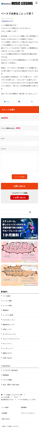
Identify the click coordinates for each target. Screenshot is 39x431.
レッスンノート (8, 348)
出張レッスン (7, 329)
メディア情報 (7, 380)
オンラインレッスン (9, 334)
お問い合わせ (7, 358)
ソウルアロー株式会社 (10, 370)
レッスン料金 (7, 305)
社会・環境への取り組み (11, 384)
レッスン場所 (7, 301)
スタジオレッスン (9, 320)
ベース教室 (6, 296)
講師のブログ (7, 353)
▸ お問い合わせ (19, 197)
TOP (12, 395)
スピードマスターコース (11, 339)
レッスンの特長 (8, 315)
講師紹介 (6, 310)
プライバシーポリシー (28, 413)
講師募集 (6, 375)
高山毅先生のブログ (7, 21)
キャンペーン (7, 343)
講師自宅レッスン (9, 324)
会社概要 (4, 413)
